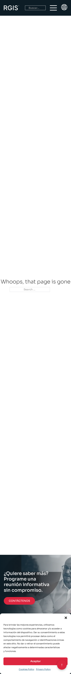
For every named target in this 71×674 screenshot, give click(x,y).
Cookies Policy (26, 669)
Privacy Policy (43, 669)
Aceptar (35, 661)
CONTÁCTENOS (19, 600)
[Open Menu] (53, 8)
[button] (66, 617)
